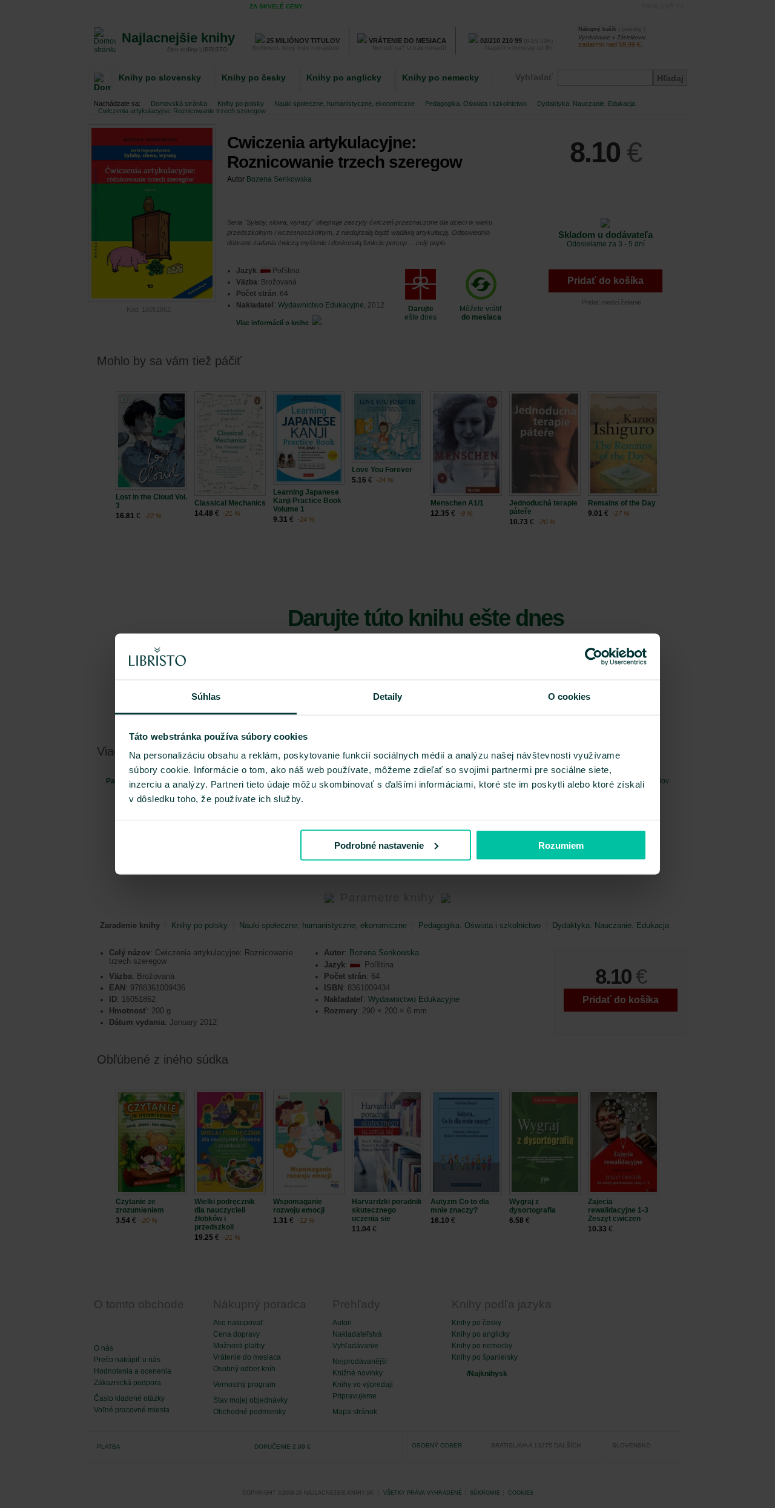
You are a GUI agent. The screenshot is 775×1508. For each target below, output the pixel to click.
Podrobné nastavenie (379, 845)
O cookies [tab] (569, 696)
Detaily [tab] (388, 696)
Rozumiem (561, 845)
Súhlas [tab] (206, 696)
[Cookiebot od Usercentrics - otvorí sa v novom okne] (594, 657)
